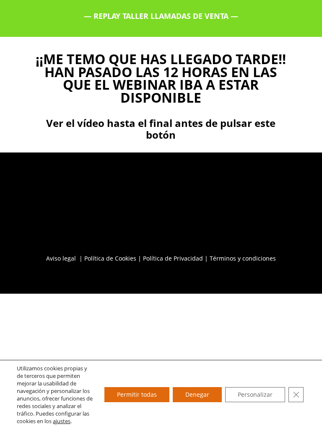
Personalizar (255, 394)
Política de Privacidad (173, 258)
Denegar (197, 394)
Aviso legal (62, 258)
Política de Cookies (110, 258)
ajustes (61, 421)
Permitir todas (137, 394)
